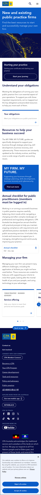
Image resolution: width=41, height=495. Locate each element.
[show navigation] (37, 3)
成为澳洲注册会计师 (10, 390)
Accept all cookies (20, 491)
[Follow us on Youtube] (9, 427)
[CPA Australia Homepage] (7, 3)
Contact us (6, 345)
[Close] (38, 456)
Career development (10, 372)
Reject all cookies (20, 484)
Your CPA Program (9, 368)
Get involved (7, 350)
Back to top (18, 328)
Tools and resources (10, 377)
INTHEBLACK (9, 405)
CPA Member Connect (12, 358)
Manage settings (20, 478)
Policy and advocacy (10, 381)
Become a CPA (8, 363)
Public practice (8, 385)
